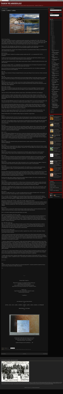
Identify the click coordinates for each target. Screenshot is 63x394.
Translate (57, 16)
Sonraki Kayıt (4, 353)
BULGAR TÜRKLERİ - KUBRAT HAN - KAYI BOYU (57, 136)
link (24, 302)
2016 (52, 33)
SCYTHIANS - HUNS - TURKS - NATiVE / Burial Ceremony (55, 87)
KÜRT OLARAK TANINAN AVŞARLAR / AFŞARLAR (57, 155)
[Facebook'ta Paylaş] (13, 348)
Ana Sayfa (24, 353)
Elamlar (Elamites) (56, 129)
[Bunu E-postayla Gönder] (10, 348)
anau (4, 349)
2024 (52, 23)
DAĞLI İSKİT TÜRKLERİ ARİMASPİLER (55, 59)
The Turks (53, 61)
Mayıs (53, 45)
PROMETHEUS (52, 184)
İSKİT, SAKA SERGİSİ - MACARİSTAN (55, 92)
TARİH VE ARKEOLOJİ (11, 3)
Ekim (52, 38)
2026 (52, 20)
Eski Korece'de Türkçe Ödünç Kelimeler (57, 148)
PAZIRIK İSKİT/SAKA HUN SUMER (55, 82)
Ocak (52, 109)
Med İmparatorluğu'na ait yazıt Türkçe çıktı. (57, 117)
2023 (52, 24)
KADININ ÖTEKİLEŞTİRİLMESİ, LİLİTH (55, 85)
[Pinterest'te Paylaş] (14, 348)
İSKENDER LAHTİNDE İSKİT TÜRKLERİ (55, 107)
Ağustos (53, 41)
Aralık (53, 36)
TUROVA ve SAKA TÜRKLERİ (54, 190)
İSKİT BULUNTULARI (55, 96)
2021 (52, 27)
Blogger (31, 387)
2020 (52, 28)
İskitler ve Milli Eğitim (55, 99)
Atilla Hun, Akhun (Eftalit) (55, 79)
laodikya (13, 349)
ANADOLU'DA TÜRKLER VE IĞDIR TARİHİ (55, 53)
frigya (8, 349)
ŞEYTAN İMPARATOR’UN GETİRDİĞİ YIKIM (55, 64)
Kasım (53, 37)
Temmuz (53, 42)
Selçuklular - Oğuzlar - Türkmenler (55, 69)
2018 (52, 31)
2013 (52, 112)
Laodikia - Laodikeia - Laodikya (55, 77)
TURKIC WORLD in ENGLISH (54, 187)
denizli (6, 349)
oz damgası (17, 349)
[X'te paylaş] (12, 348)
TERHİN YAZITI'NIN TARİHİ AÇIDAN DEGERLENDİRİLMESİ (55, 105)
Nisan (52, 46)
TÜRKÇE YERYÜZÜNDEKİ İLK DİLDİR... (55, 73)
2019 (52, 29)
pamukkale (20, 349)
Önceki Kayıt (45, 353)
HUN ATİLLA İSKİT (54, 80)
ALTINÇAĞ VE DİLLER (55, 71)
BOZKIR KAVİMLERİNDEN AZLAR (55, 57)
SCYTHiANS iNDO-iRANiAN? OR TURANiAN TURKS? (55, 94)
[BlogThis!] (11, 348)
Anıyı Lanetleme (54, 62)
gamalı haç (10, 349)
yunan (30, 349)
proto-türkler (25, 349)
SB (55, 195)
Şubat (52, 49)
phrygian (23, 349)
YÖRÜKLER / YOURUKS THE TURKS (57, 161)
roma (28, 349)
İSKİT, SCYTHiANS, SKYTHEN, (54, 98)
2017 (52, 32)
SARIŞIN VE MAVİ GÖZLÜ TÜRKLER (56, 123)
